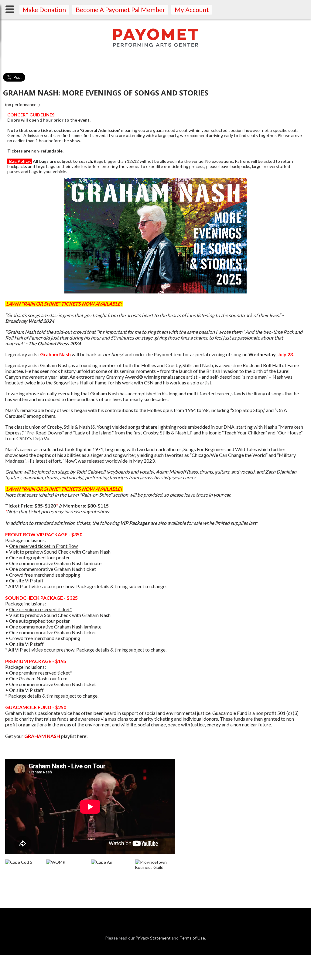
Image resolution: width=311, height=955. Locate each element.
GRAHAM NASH (42, 736)
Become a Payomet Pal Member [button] (120, 9)
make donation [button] (44, 9)
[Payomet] (155, 45)
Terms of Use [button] (192, 937)
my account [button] (192, 9)
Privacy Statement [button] (153, 937)
